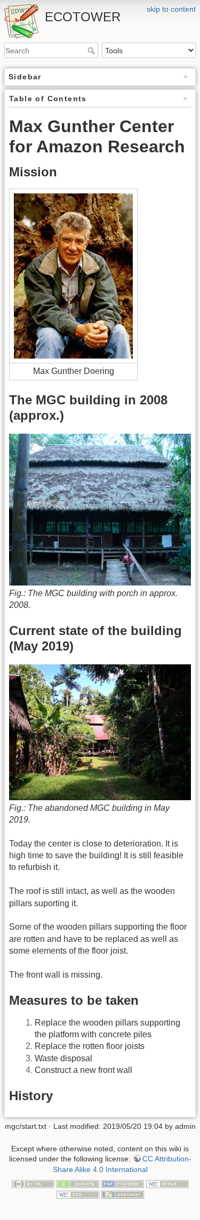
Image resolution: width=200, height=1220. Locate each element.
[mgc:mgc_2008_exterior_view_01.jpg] (100, 509)
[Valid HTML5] (167, 1183)
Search (92, 50)
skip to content (171, 9)
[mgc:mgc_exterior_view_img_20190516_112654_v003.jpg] (100, 731)
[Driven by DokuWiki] (122, 1194)
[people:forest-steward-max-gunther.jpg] (73, 276)
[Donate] (78, 1183)
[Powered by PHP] (122, 1183)
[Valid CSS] (78, 1194)
